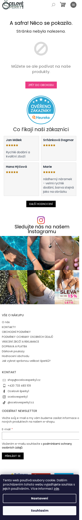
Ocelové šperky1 (18, 391)
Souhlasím (39, 510)
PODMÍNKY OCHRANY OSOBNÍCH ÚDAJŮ (27, 337)
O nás (6, 322)
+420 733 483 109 (19, 386)
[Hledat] (53, 5)
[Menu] (73, 5)
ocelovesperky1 (18, 397)
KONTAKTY (9, 327)
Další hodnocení (41, 204)
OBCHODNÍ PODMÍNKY (16, 332)
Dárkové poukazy (13, 351)
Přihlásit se (13, 456)
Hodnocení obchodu (15, 356)
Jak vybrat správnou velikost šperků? (26, 361)
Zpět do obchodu (41, 85)
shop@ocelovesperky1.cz (24, 380)
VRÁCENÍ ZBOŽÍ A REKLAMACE (20, 341)
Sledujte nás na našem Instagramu (42, 229)
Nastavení (39, 498)
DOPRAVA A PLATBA (14, 346)
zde (56, 488)
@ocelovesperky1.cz (21, 402)
